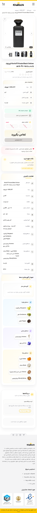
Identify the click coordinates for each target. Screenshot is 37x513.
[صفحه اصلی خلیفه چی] (18, 4)
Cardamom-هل (7, 236)
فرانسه (5, 263)
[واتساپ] (17, 435)
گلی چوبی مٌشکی (7, 220)
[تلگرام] (24, 435)
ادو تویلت (5, 202)
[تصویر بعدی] (31, 33)
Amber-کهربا (13, 251)
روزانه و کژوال (6, 226)
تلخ (7, 214)
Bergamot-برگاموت (8, 233)
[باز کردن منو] (33, 4)
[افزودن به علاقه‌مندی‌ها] (4, 19)
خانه (34, 10)
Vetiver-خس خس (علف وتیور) (12, 255)
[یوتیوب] (13, 435)
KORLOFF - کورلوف (20, 10)
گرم (4, 214)
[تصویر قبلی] (5, 33)
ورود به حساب (24, 411)
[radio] (31, 74)
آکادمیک (13, 226)
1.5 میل (10, 208)
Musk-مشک (6, 251)
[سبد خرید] (3, 4)
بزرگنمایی (9, 47)
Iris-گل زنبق (6, 246)
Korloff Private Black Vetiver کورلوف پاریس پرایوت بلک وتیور (11, 184)
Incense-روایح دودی (8, 243)
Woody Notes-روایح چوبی (10, 258)
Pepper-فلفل (6, 239)
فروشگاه (29, 10)
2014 (4, 269)
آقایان (4, 196)
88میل (5, 208)
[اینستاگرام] (20, 435)
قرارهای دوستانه (7, 229)
